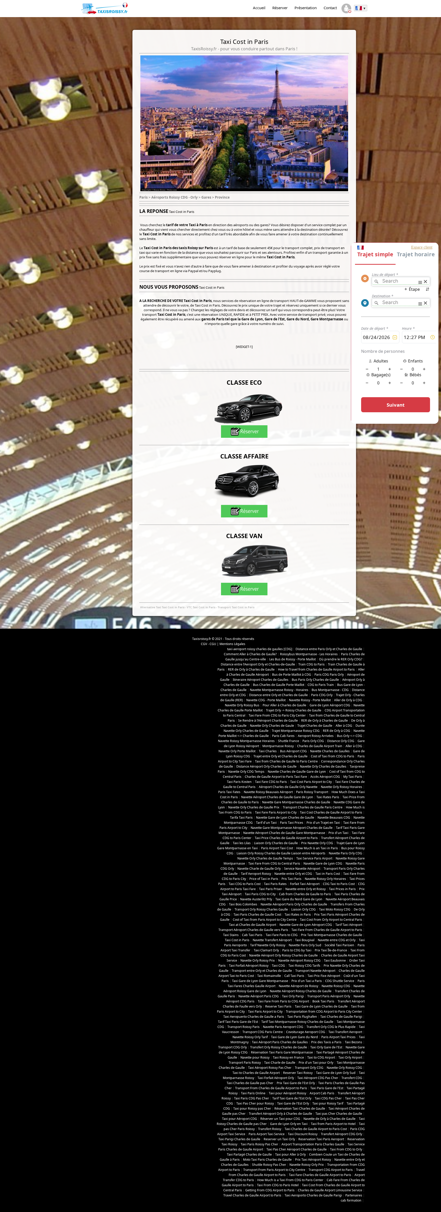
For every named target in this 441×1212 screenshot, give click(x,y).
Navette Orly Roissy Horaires (341, 787)
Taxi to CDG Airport (321, 1057)
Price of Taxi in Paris (263, 879)
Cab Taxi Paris (252, 935)
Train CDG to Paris (311, 664)
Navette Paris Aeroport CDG (283, 1027)
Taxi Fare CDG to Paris (271, 782)
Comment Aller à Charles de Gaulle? (250, 654)
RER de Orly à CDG (336, 731)
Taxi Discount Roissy (302, 1134)
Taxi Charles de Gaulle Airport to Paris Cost (316, 1129)
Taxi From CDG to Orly (346, 1149)
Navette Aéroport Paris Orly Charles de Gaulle (294, 904)
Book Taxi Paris (323, 1001)
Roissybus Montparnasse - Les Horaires (309, 654)
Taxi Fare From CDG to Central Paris (274, 863)
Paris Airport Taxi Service (267, 1134)
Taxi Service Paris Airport (314, 858)
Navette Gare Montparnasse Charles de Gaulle (296, 802)
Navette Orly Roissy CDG (344, 1067)
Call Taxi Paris (294, 976)
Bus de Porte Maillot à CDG (291, 674)
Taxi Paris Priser (270, 889)
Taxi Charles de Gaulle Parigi (341, 1016)
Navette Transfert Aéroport (272, 940)
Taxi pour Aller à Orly (290, 1154)
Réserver (280, 7)
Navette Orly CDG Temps (246, 771)
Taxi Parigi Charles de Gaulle (239, 1139)
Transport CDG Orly (232, 1047)
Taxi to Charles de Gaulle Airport (256, 1073)
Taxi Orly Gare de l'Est (326, 1047)
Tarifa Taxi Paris (241, 817)
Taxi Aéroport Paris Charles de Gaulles (280, 1042)
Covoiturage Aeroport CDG (305, 1032)
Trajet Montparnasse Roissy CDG (296, 731)
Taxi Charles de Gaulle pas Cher (250, 1083)
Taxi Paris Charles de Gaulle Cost (257, 914)
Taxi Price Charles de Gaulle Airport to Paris (286, 838)
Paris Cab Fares (283, 736)
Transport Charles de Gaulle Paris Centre (312, 807)
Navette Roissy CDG (336, 986)
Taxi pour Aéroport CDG (239, 1119)
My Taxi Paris (352, 776)
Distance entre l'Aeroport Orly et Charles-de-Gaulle (258, 664)
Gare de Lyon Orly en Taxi (289, 1124)
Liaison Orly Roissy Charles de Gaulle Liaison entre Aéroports (281, 853)
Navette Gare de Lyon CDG (322, 863)
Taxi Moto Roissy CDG (334, 909)
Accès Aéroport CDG (325, 776)
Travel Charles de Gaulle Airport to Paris (252, 1195)
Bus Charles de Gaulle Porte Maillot (278, 685)
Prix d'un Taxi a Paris (306, 981)
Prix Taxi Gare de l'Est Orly (296, 1083)
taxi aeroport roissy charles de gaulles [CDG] (259, 649)
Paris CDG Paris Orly (329, 674)
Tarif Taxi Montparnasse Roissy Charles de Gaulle (297, 1022)
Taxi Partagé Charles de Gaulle (249, 1154)
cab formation (351, 1200)
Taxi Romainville (269, 976)
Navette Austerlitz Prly (256, 899)
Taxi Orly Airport (350, 1057)
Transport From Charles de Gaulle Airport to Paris (271, 1088)
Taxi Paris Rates (275, 884)
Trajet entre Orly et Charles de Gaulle (280, 756)
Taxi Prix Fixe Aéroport (324, 976)
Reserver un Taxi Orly (279, 1139)
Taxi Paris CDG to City (260, 894)
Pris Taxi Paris (291, 879)
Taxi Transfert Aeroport (345, 1032)
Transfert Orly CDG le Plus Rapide (331, 1027)
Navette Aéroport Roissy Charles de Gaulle (301, 991)
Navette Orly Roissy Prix (257, 960)
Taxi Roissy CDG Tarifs (304, 965)
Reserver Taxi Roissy (298, 1073)
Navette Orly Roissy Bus (242, 705)
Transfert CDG (351, 1078)
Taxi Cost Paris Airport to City (311, 782)
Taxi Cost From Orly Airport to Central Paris (331, 919)
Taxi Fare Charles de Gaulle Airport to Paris (320, 1175)
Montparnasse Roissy (278, 746)
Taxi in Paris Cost (327, 873)
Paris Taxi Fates (229, 792)
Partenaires (353, 1195)
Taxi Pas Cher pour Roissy (255, 1103)
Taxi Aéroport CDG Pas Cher (317, 1078)
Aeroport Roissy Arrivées (316, 736)
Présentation (306, 7)
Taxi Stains (231, 935)
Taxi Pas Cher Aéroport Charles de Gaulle (296, 1149)
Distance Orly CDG (340, 741)
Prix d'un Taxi (338, 833)
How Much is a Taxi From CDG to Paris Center (290, 1180)
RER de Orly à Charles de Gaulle (251, 669)
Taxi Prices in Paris (342, 889)
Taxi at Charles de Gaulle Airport (252, 925)
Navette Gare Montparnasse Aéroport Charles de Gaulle (292, 828)
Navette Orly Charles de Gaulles (323, 766)
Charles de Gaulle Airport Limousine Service (330, 1190)
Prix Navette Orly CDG (317, 843)
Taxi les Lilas (242, 843)
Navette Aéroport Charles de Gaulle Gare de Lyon (277, 797)
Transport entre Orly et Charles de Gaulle (262, 970)
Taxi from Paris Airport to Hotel (333, 1124)
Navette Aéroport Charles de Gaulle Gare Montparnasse (284, 833)
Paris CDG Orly (322, 695)
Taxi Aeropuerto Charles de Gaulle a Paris (253, 1016)
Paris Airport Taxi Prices (338, 1037)
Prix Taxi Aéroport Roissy (313, 1159)
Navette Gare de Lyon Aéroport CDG (305, 925)
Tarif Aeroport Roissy (256, 873)
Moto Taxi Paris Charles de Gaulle (267, 1159)
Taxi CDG (278, 965)
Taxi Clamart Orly (266, 950)
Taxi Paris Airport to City (265, 1011)
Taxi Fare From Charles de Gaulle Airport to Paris (326, 930)
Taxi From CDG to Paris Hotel (278, 1185)
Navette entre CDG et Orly (337, 940)
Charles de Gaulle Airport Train (319, 746)
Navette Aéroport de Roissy (298, 986)
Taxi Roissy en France (288, 1057)
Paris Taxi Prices (291, 822)
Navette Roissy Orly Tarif (250, 1037)
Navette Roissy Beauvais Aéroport (268, 792)
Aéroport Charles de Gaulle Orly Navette (288, 787)
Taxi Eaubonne (335, 960)
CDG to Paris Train (321, 685)
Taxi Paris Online (253, 1093)
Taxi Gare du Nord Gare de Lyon (298, 899)
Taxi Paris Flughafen (302, 1016)
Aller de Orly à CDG (348, 700)
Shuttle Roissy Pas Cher (269, 1164)
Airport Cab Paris (322, 1093)
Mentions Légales (232, 644)
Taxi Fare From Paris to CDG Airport (283, 1001)
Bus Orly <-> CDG (349, 736)
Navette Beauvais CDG (333, 817)
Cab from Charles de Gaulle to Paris (305, 894)
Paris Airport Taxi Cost (277, 848)
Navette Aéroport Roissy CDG (299, 960)
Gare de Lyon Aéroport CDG (330, 705)
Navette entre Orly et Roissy (305, 889)
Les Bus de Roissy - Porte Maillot (292, 659)
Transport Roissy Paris (243, 1027)
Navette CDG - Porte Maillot (266, 700)
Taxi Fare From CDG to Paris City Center (277, 715)
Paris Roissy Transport (312, 792)
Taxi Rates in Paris (298, 914)
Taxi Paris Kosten (239, 782)
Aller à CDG (344, 725)
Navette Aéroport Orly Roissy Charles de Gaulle (283, 955)
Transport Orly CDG (309, 1067)
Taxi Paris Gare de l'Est (326, 1088)
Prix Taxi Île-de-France (331, 950)
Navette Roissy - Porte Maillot (310, 700)
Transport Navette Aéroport (315, 970)
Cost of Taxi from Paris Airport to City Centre (265, 919)
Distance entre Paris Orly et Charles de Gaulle (329, 649)
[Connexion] (346, 9)
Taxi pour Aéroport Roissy (287, 1093)
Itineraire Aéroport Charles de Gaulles (260, 679)
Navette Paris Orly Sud (305, 945)
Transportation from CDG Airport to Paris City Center (324, 1011)
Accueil (259, 7)
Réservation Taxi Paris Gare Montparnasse (282, 1052)
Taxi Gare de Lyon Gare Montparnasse (260, 981)
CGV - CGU (208, 644)
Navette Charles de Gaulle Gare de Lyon (297, 771)
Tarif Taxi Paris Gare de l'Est (238, 1022)
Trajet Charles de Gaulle (314, 725)
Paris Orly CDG (313, 741)
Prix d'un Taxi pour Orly (316, 1062)
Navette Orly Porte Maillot (236, 751)
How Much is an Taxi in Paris (317, 848)
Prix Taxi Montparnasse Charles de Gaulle (331, 935)
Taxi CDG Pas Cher (328, 1098)
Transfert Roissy (269, 1129)
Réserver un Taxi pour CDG (280, 1119)
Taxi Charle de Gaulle (279, 1062)
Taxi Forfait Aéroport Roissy (248, 965)
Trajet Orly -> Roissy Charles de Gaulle (293, 710)
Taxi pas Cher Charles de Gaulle (338, 1113)
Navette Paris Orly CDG (345, 853)
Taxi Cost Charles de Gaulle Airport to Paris (331, 812)
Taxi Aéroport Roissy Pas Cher (269, 1067)
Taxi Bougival (304, 940)
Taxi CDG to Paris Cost (245, 884)
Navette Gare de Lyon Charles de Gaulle (285, 817)
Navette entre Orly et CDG (293, 873)
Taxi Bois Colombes (243, 904)
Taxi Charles (268, 751)
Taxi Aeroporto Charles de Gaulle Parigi (313, 1195)
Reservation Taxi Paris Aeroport (321, 1139)
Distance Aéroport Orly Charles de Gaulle (266, 766)
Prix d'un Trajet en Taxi (323, 822)
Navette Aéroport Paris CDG (258, 996)
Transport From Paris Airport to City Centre (274, 1170)
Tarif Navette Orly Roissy (267, 945)
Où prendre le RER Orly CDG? (340, 659)
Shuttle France (288, 741)
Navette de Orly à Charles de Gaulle (329, 1119)
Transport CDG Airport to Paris (331, 1170)
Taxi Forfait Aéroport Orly (276, 1078)
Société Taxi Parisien (339, 945)
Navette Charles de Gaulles (330, 751)
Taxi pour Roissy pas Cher (252, 1108)
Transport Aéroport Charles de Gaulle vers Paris (253, 930)
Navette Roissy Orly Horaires (325, 879)
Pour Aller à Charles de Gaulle (284, 705)
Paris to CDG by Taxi (296, 950)
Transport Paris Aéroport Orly (328, 996)
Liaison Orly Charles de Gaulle (276, 843)
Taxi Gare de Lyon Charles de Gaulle (321, 1006)
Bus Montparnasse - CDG (330, 690)
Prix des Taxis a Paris (326, 1042)
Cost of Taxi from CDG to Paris (332, 756)
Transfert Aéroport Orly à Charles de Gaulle (280, 1113)
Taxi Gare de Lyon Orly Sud (336, 1073)
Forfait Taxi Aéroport (305, 884)
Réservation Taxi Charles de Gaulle (299, 1108)
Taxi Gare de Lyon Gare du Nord (294, 1037)
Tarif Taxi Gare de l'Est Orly (291, 1098)
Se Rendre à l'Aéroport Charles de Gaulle (268, 720)
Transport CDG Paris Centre (262, 1032)
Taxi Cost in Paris (237, 940)
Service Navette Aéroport (302, 868)
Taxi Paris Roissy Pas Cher (259, 1144)
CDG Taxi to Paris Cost (339, 884)
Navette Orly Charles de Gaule (272, 725)
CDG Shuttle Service (339, 981)
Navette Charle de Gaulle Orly (259, 868)
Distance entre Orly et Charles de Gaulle (278, 695)
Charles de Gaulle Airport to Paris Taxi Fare (276, 776)
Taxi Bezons (353, 1042)
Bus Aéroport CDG (293, 751)
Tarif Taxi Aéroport (348, 925)
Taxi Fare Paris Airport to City (276, 812)
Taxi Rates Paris (327, 797)
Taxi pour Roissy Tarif (327, 1103)
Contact (330, 7)
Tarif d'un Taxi (266, 822)
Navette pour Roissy (255, 1057)
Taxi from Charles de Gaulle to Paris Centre (286, 761)
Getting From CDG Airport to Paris (270, 1190)
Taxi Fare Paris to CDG (282, 935)
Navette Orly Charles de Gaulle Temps (265, 858)
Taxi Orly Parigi (293, 996)
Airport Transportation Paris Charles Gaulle (312, 1144)
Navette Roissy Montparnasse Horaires (246, 741)
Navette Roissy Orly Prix (306, 1164)
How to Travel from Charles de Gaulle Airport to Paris (316, 669)
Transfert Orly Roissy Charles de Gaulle (278, 1047)
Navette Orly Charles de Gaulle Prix (253, 807)
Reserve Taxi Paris (278, 1006)
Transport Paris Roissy (245, 1062)
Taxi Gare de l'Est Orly (293, 1103)
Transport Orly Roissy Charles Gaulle (261, 909)
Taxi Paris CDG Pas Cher (251, 1098)
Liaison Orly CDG (303, 909)
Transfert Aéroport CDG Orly (341, 1134)
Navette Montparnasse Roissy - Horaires (279, 690)
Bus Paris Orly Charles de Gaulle (315, 679)
